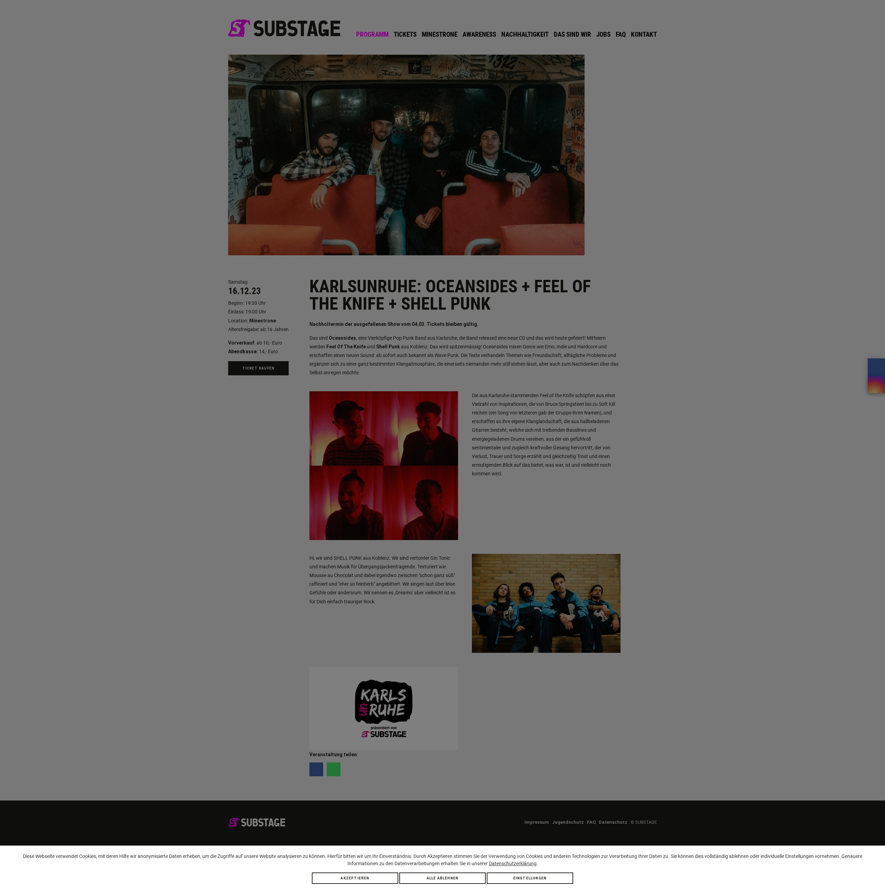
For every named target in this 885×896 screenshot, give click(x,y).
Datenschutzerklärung (513, 863)
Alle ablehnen (443, 878)
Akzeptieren (355, 878)
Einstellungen (530, 878)
